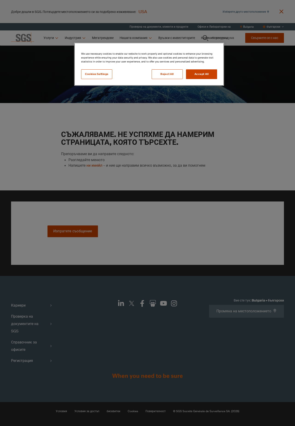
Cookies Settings (96, 74)
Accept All (202, 74)
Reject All (167, 74)
